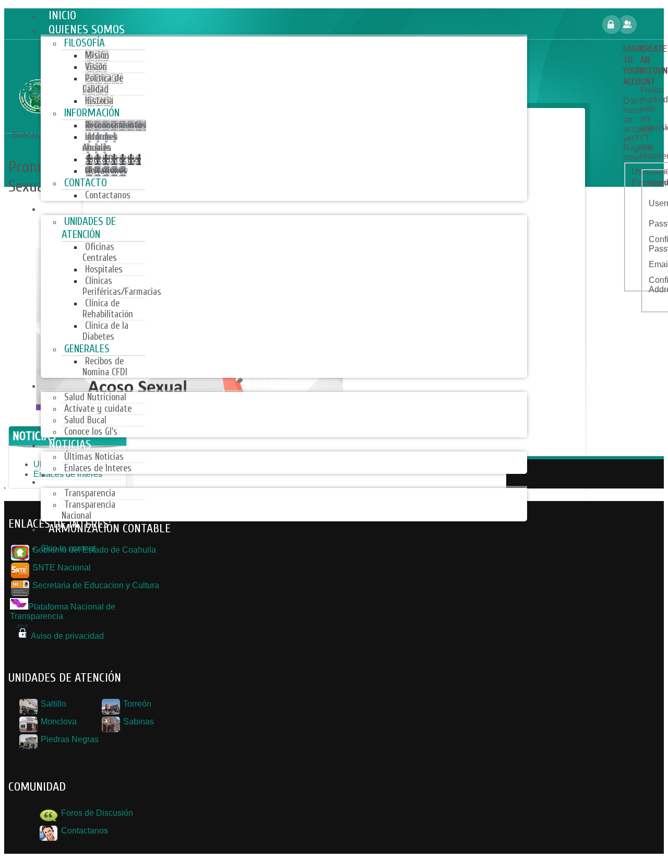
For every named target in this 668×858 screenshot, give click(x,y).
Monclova (58, 721)
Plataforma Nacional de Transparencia (62, 611)
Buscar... (28, 134)
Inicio (34, 124)
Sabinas (137, 721)
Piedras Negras (69, 739)
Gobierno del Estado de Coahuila (93, 549)
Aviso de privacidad (67, 635)
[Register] (649, 24)
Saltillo (52, 703)
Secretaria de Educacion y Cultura (94, 585)
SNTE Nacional (60, 567)
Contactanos (83, 830)
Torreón (136, 703)
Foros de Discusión (96, 812)
